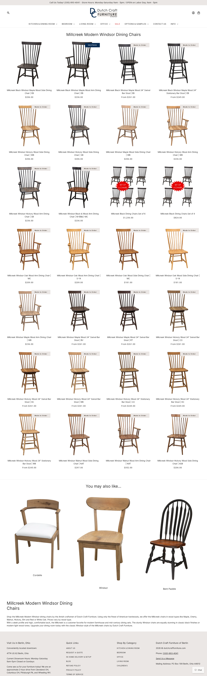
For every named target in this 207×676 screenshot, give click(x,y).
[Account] (193, 12)
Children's (122, 666)
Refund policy (73, 666)
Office (120, 657)
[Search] (8, 12)
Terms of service (74, 674)
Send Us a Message (165, 658)
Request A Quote (74, 653)
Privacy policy (73, 670)
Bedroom (121, 653)
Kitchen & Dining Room (128, 648)
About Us (70, 648)
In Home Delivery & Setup (78, 657)
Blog (68, 661)
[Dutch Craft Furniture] (103, 12)
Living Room (123, 661)
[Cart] (198, 12)
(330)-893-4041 (170, 653)
